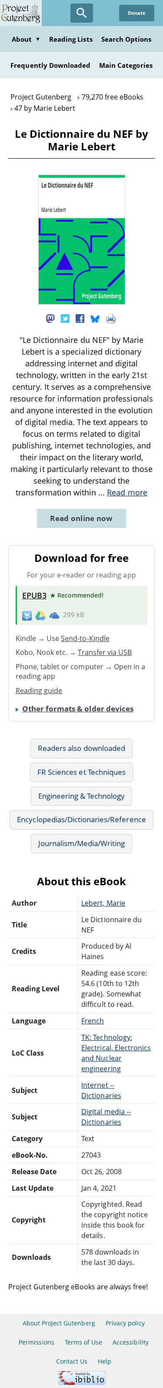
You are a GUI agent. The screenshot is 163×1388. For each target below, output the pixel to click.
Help (104, 1361)
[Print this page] (111, 318)
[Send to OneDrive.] (54, 615)
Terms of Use (83, 1342)
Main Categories (126, 65)
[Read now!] (81, 302)
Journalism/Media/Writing (81, 843)
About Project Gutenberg (59, 1323)
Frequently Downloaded (50, 65)
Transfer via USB (105, 652)
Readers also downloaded (81, 748)
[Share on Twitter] (65, 318)
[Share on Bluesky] (95, 318)
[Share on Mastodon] (50, 318)
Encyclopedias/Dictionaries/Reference (81, 819)
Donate (137, 13)
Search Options (126, 39)
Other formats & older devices (77, 709)
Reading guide (39, 690)
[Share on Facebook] (80, 318)
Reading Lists (71, 39)
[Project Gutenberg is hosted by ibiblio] (82, 1382)
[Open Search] (81, 13)
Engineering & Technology (81, 796)
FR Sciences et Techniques (81, 772)
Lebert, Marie (103, 903)
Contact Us (71, 1361)
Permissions (36, 1342)
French (92, 1021)
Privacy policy (125, 1323)
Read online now (81, 518)
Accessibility (131, 1342)
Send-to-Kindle (85, 638)
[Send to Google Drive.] (40, 615)
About (26, 39)
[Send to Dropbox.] (27, 615)
